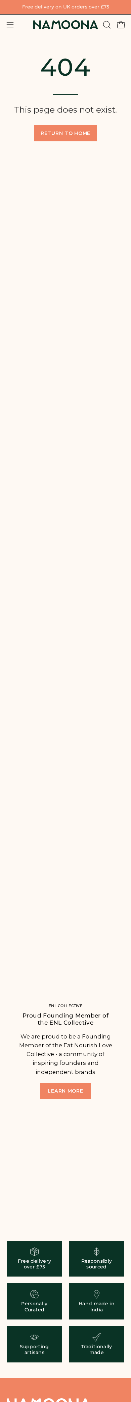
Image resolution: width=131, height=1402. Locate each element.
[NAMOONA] (65, 24)
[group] (65, 7)
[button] (106, 24)
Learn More (65, 1091)
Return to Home (65, 133)
